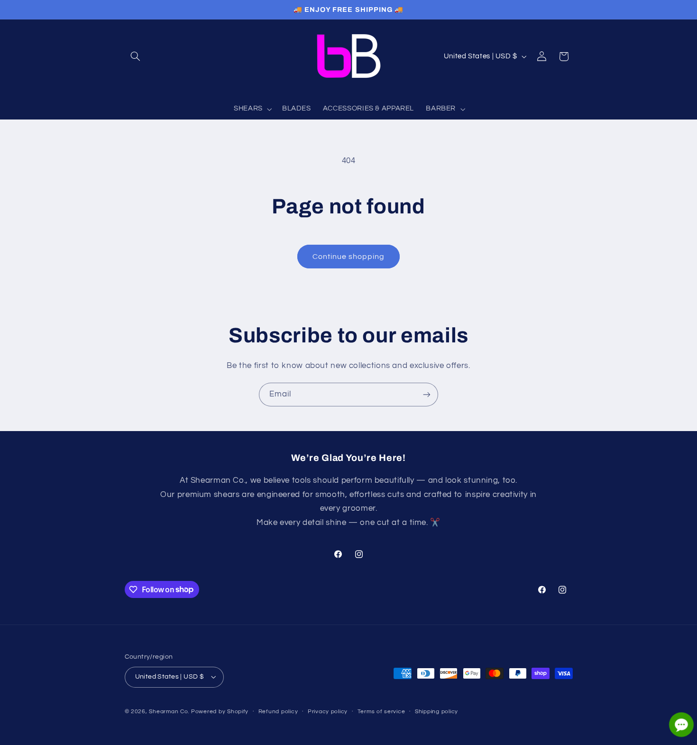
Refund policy (278, 711)
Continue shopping (348, 256)
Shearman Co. (169, 711)
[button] (136, 56)
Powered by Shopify (219, 711)
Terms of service (381, 711)
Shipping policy (436, 711)
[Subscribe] (427, 394)
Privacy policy (328, 711)
